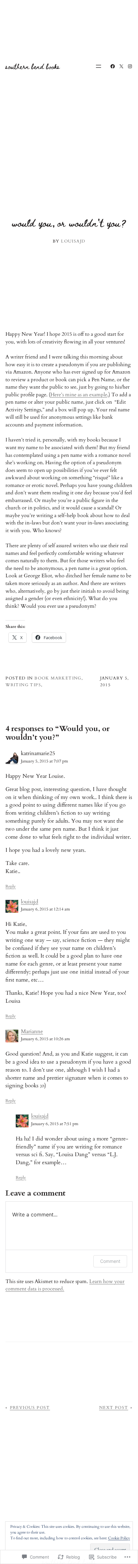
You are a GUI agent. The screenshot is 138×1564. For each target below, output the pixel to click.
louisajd (29, 901)
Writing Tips (23, 685)
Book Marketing (58, 678)
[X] (121, 66)
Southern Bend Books (32, 66)
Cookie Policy (119, 1538)
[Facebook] (112, 66)
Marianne (32, 1031)
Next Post (113, 1408)
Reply (10, 886)
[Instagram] (130, 66)
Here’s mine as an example (78, 394)
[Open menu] (98, 66)
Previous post (30, 1408)
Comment (110, 1261)
